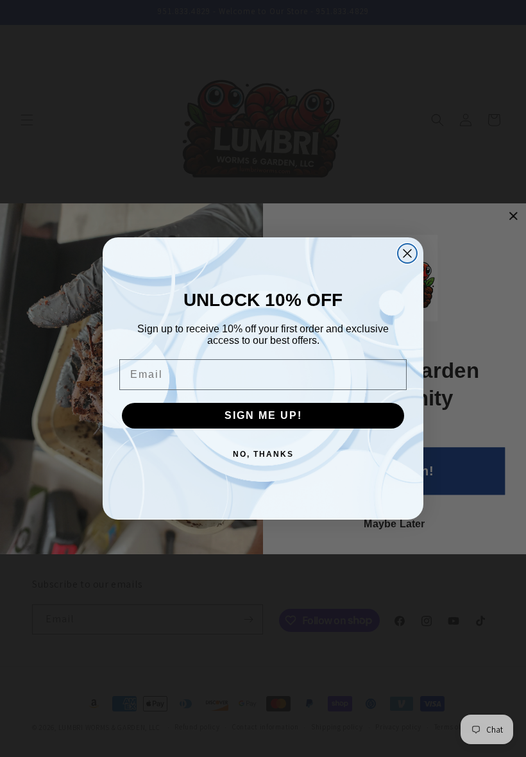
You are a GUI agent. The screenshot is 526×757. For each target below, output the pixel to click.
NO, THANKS (263, 454)
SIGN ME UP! (263, 415)
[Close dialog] (407, 253)
